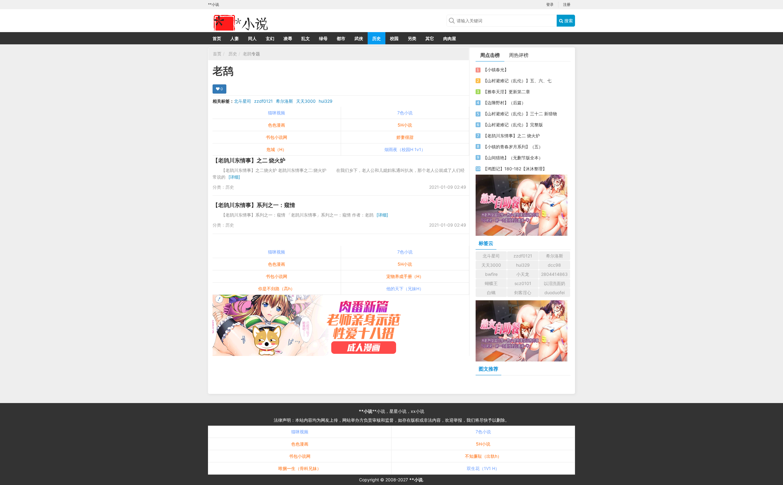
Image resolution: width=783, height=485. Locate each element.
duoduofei (554, 292)
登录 (550, 4)
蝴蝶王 (491, 283)
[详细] (234, 177)
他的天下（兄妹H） (405, 288)
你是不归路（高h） (276, 288)
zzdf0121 (263, 101)
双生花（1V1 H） (483, 468)
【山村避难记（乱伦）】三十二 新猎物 (520, 113)
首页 (217, 38)
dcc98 (554, 265)
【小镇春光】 (496, 69)
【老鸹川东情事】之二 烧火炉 (249, 160)
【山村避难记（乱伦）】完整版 (513, 124)
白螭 (491, 292)
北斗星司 (242, 101)
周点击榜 (490, 55)
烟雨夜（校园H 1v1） (404, 149)
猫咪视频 (276, 112)
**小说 (365, 411)
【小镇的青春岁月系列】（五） (513, 146)
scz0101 (522, 283)
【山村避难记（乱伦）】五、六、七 (517, 80)
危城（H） (276, 149)
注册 (566, 4)
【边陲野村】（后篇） (504, 102)
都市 (341, 38)
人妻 (234, 38)
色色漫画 (276, 125)
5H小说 (405, 125)
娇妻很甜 (405, 137)
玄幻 (270, 38)
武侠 (358, 38)
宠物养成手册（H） (405, 276)
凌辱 (288, 38)
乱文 (305, 38)
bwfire (491, 274)
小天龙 (522, 274)
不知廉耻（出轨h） (483, 456)
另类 (412, 38)
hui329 (325, 101)
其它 (429, 38)
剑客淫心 (522, 292)
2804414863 (554, 274)
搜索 (568, 20)
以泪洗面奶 (554, 283)
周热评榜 (519, 55)
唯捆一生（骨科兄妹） (299, 468)
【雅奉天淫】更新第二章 (506, 91)
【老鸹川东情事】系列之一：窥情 (254, 205)
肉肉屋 (449, 38)
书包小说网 (276, 137)
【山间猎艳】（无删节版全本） (513, 157)
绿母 (323, 38)
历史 (376, 38)
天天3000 (306, 101)
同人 (252, 38)
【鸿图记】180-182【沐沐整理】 (515, 168)
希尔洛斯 (284, 101)
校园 (394, 38)
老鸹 (247, 53)
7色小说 (405, 112)
